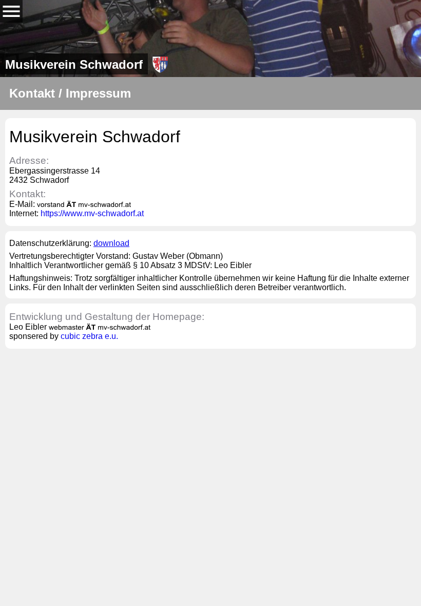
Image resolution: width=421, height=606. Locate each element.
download (111, 243)
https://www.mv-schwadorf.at (92, 213)
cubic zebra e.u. (89, 336)
